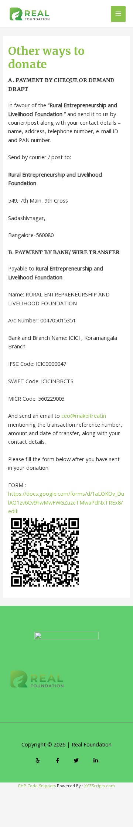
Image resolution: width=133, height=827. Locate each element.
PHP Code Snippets (37, 785)
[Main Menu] (118, 14)
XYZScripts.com (99, 785)
